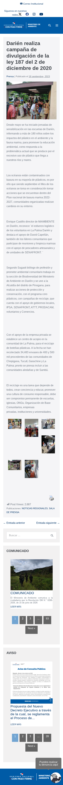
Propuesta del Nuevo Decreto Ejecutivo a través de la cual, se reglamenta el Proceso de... (30, 712)
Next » (31, 628)
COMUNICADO (22, 593)
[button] (49, 25)
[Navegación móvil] (57, 25)
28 (47, 736)
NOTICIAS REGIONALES (35, 508)
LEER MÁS (15, 606)
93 (47, 618)
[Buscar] (52, 535)
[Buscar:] (31, 535)
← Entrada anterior (14, 522)
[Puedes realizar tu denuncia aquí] (55, 777)
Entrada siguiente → (48, 522)
